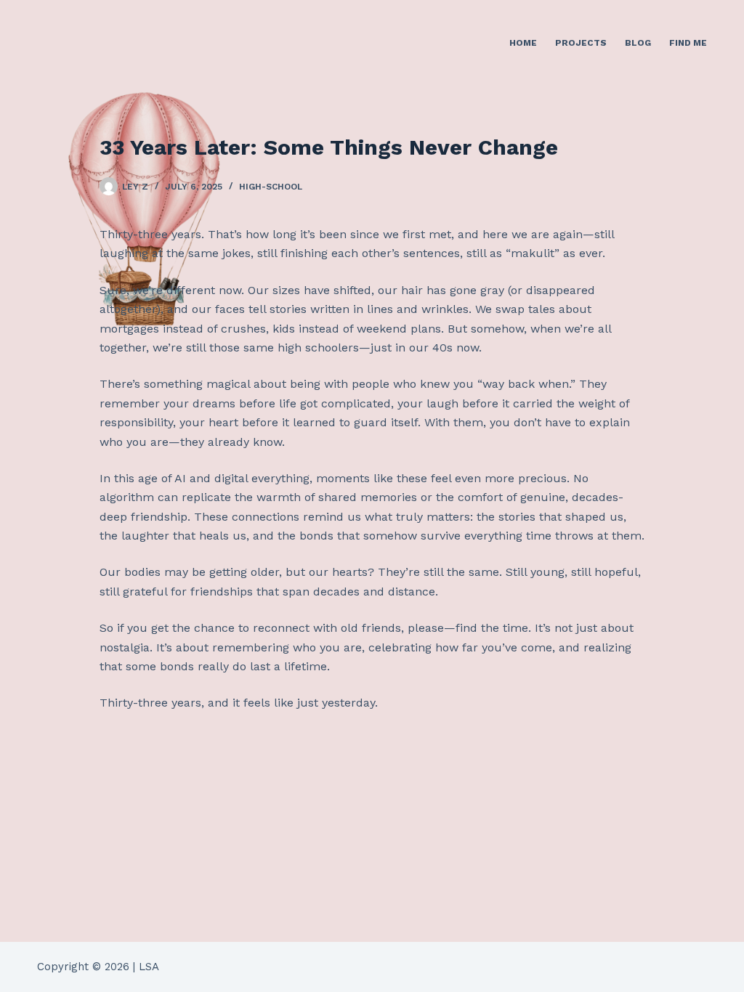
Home (523, 43)
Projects (581, 43)
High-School (270, 187)
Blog (638, 43)
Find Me (688, 43)
